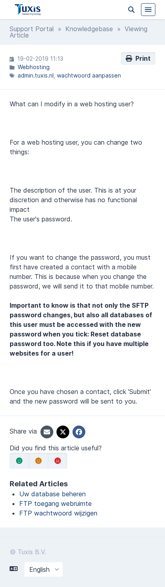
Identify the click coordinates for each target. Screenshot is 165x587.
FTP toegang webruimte (55, 503)
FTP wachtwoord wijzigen (58, 513)
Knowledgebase (89, 29)
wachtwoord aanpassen (89, 75)
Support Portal (32, 29)
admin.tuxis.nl (36, 75)
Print (141, 58)
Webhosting (34, 67)
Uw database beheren (52, 494)
